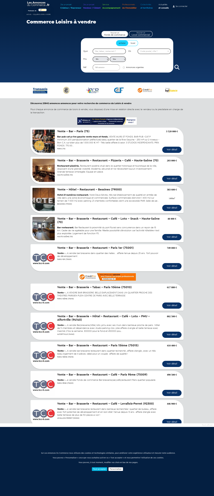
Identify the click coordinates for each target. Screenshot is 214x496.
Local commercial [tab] (141, 34)
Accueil (29, 14)
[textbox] (109, 51)
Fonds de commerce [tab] (114, 34)
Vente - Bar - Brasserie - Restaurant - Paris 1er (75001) (95, 247)
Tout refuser (207, 425)
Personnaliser (116, 469)
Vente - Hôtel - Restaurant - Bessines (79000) (89, 189)
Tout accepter (99, 469)
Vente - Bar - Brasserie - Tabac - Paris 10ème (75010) (94, 287)
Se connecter (181, 6)
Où (129, 51)
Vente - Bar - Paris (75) (73, 131)
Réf (84, 67)
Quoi (85, 51)
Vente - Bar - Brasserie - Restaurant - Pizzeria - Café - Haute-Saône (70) (108, 160)
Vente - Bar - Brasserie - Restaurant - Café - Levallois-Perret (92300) (105, 403)
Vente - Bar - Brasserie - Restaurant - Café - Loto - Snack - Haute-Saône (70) (108, 220)
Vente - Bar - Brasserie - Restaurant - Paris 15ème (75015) (98, 345)
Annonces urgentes (135, 67)
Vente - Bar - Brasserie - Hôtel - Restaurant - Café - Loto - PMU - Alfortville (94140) (103, 318)
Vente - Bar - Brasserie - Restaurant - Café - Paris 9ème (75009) (102, 374)
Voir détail (172, 149)
